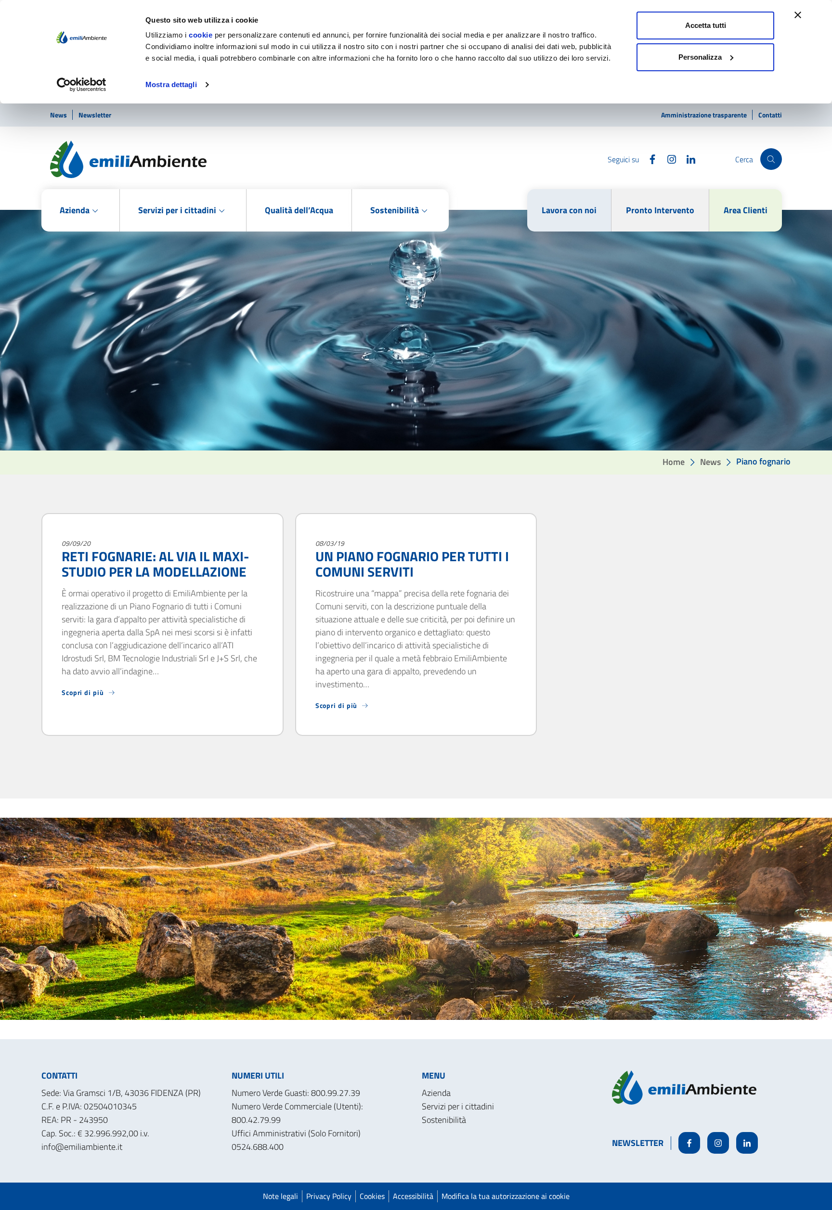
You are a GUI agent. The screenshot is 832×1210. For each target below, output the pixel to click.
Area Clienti (745, 210)
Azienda (436, 1092)
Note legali (280, 1196)
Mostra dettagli (171, 84)
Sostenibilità (444, 1119)
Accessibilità (413, 1196)
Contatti (770, 115)
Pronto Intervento (660, 210)
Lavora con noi (569, 210)
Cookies (372, 1196)
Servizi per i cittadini (458, 1106)
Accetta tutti (705, 25)
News (59, 115)
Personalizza (700, 57)
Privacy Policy (328, 1196)
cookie (200, 35)
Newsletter (94, 115)
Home (674, 461)
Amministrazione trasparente (704, 115)
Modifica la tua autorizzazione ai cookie (506, 1196)
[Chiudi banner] (797, 15)
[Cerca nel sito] (771, 159)
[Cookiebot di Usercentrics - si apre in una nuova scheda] (81, 84)
